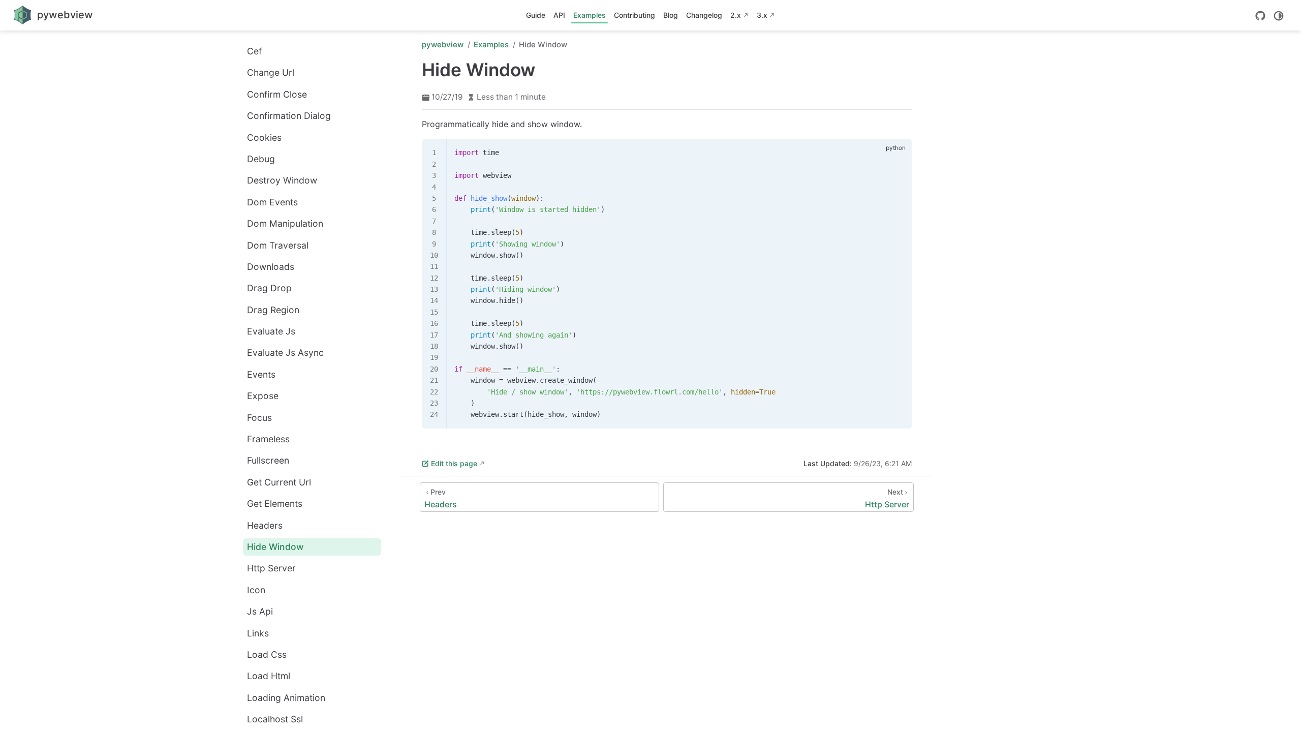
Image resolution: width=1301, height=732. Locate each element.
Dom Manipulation (285, 223)
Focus (259, 417)
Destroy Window (282, 180)
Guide (535, 15)
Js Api (260, 611)
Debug (261, 159)
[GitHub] (1260, 16)
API (559, 15)
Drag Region (273, 309)
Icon (256, 590)
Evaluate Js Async (285, 352)
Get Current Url (279, 482)
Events (261, 374)
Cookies (264, 137)
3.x (762, 15)
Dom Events (272, 202)
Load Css (267, 654)
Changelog (704, 15)
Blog (670, 15)
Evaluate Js (271, 331)
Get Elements (274, 503)
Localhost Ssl (275, 719)
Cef (254, 51)
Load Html (268, 675)
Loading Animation (286, 697)
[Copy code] (898, 152)
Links (258, 633)
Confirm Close (277, 94)
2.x (735, 15)
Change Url (270, 72)
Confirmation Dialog (289, 115)
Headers (265, 525)
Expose (262, 395)
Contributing (634, 15)
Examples (589, 15)
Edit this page (454, 463)
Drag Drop (269, 288)
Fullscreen (268, 460)
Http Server (271, 568)
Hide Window (275, 546)
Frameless (268, 439)
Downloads (270, 266)
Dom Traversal (277, 245)
